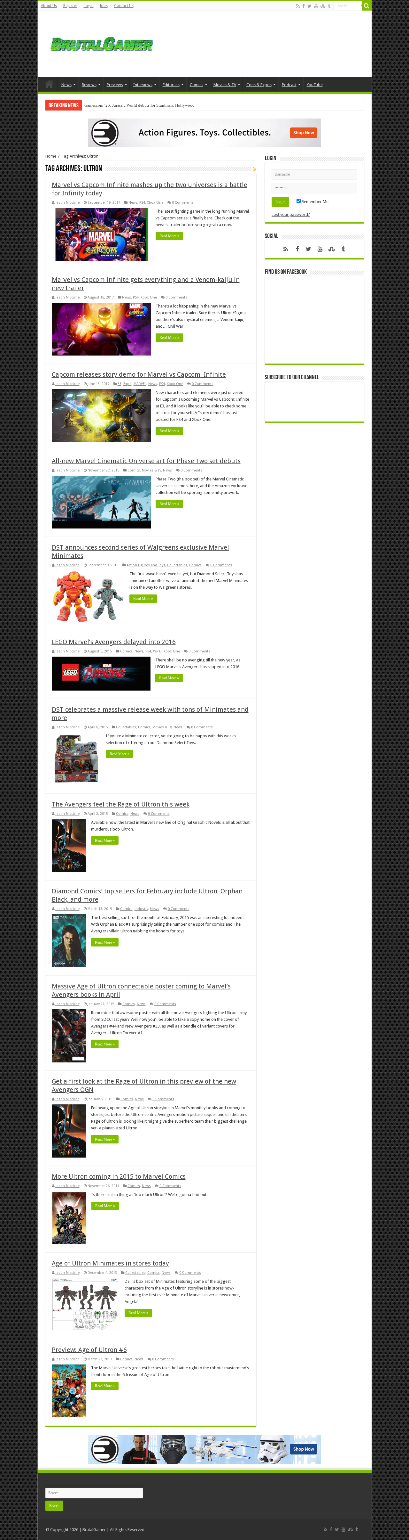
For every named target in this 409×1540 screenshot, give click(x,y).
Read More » (169, 236)
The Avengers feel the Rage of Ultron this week (120, 804)
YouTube (315, 84)
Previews (115, 84)
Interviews (142, 84)
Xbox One (155, 203)
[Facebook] (303, 6)
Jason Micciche (68, 203)
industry (141, 909)
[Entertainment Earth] (204, 132)
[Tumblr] (329, 6)
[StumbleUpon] (323, 6)
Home (49, 84)
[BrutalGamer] (101, 43)
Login (89, 6)
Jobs (104, 6)
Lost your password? (291, 214)
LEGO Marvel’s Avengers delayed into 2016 (114, 642)
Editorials (171, 84)
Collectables (177, 565)
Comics (196, 84)
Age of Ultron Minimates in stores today (110, 1263)
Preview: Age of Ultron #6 (89, 1350)
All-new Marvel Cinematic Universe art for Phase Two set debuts (146, 461)
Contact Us (124, 6)
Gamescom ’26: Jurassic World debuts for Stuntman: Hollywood (139, 105)
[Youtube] (316, 6)
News (66, 84)
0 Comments (183, 203)
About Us (49, 6)
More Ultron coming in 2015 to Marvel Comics (119, 1176)
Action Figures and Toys (146, 565)
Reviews (89, 84)
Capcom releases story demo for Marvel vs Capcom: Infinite (139, 374)
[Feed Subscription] (254, 169)
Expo (127, 384)
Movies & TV (224, 84)
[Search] (367, 6)
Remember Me (314, 201)
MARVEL (140, 384)
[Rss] (298, 6)
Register (70, 6)
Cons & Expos (259, 84)
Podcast (289, 84)
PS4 (142, 203)
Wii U (157, 651)
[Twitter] (309, 6)
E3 (119, 384)
